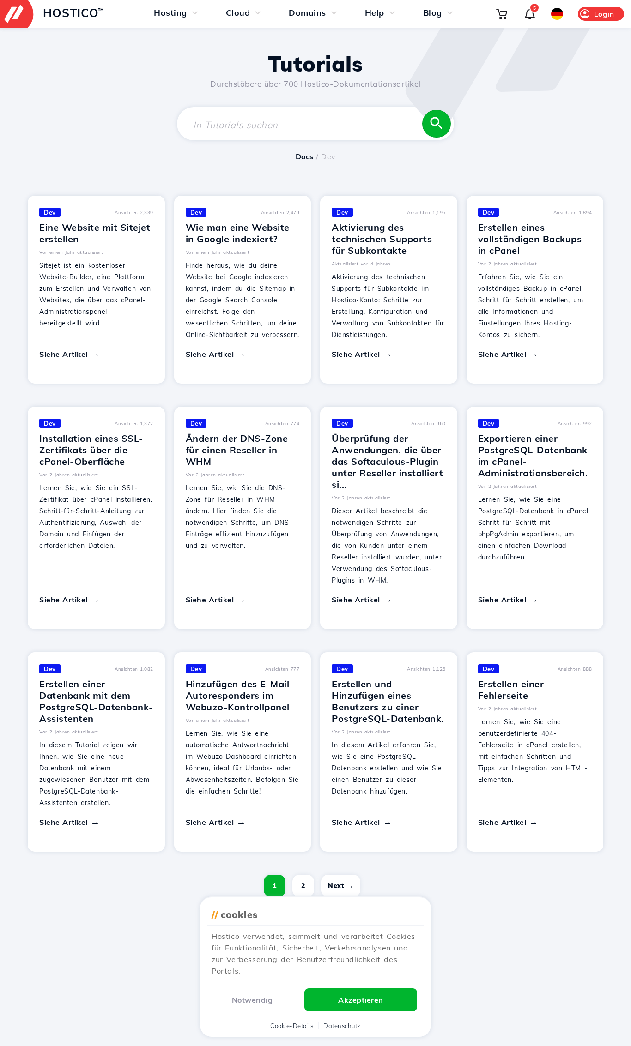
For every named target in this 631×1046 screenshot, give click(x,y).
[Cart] (502, 14)
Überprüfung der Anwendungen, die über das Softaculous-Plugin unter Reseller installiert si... (387, 461)
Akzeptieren (360, 999)
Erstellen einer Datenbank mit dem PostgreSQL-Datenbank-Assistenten (96, 701)
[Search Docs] (436, 124)
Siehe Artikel (63, 354)
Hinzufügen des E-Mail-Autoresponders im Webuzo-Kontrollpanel (240, 695)
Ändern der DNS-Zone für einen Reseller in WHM (237, 450)
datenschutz (342, 1025)
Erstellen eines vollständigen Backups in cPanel (530, 239)
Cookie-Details (291, 1025)
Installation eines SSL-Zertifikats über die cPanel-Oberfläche (91, 450)
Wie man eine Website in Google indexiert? (238, 233)
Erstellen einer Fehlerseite (511, 689)
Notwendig (252, 999)
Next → (340, 886)
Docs (305, 156)
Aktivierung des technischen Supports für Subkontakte (382, 239)
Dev (50, 212)
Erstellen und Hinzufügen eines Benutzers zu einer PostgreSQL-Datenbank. (388, 701)
